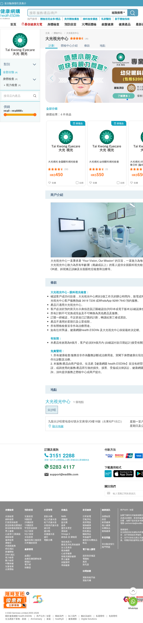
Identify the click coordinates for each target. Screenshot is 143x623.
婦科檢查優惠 (90, 18)
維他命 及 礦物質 (69, 536)
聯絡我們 (59, 615)
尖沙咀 (52, 410)
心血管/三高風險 (12, 533)
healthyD (59, 618)
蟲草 (63, 525)
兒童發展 (9, 566)
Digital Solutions (89, 618)
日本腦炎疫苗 (31, 542)
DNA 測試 (9, 554)
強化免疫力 (66, 541)
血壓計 (28, 555)
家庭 (49, 618)
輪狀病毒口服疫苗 (33, 539)
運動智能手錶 (89, 577)
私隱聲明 (100, 615)
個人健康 (106, 525)
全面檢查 (9, 516)
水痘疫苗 (29, 536)
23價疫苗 (29, 522)
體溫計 (28, 561)
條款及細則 (86, 615)
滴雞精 (64, 519)
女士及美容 (66, 547)
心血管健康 (66, 553)
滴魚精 (64, 530)
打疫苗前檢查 (11, 522)
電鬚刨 (86, 558)
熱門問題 (106, 546)
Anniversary (36, 618)
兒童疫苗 (29, 516)
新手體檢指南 (122, 18)
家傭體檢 (9, 551)
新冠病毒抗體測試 (13, 525)
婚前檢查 (9, 536)
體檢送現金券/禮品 (50, 18)
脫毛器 (86, 564)
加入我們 (72, 615)
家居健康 (106, 522)
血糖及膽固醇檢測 (33, 558)
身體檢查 (106, 516)
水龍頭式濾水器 (51, 525)
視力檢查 (9, 557)
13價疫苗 (29, 525)
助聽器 (28, 567)
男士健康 (9, 530)
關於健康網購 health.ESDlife (18, 615)
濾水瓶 (47, 530)
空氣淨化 (87, 519)
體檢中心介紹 (69, 45)
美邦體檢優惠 (71, 18)
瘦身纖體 (65, 550)
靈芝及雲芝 (66, 527)
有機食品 (106, 527)
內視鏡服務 (10, 545)
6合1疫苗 (29, 533)
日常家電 (87, 516)
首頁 (13, 24)
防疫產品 (87, 530)
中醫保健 (9, 563)
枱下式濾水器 (50, 522)
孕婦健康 (65, 564)
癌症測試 (9, 548)
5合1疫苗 (29, 530)
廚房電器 (87, 522)
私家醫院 (106, 18)
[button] (127, 99)
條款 (87, 45)
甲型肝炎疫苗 (31, 527)
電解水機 (48, 539)
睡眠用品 (87, 533)
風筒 (85, 561)
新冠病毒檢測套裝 (13, 527)
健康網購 (72, 618)
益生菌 (64, 522)
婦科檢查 (9, 519)
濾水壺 (47, 527)
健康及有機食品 (90, 539)
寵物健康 (87, 525)
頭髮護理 (65, 562)
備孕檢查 (9, 539)
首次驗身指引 (108, 543)
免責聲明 (113, 615)
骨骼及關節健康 (68, 556)
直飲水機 (48, 516)
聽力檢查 (9, 560)
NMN (63, 516)
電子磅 (28, 564)
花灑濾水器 (49, 533)
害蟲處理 (87, 536)
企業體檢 (9, 569)
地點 (102, 45)
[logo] (10, 19)
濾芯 (46, 536)
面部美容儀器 (89, 555)
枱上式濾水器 (50, 519)
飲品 (85, 542)
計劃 (51, 45)
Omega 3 (65, 533)
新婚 (24, 618)
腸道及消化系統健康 (70, 544)
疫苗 (104, 519)
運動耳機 (87, 580)
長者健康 (87, 527)
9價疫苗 (28, 519)
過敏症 (8, 542)
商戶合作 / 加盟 (43, 615)
